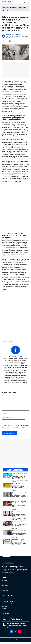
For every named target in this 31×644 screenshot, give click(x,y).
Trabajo (12, 341)
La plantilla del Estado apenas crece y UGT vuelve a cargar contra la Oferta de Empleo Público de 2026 (19, 541)
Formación (4, 587)
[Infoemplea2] (8, 2)
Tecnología (6, 341)
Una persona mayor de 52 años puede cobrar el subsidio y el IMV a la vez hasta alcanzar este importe (20, 494)
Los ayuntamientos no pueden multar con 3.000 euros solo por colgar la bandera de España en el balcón (19, 514)
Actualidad (6, 14)
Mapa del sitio (5, 613)
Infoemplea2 (17, 34)
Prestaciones (5, 590)
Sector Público (5, 585)
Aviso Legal (4, 606)
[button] (24, 2)
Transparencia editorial (7, 601)
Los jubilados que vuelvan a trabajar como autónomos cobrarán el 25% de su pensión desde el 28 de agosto (19, 504)
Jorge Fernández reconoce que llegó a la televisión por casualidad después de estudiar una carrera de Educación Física (19, 476)
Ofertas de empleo (6, 583)
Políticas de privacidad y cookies (10, 603)
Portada (4, 7)
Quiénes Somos (6, 599)
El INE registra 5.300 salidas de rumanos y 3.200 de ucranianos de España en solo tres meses (20, 523)
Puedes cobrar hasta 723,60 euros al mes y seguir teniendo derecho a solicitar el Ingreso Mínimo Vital (20, 532)
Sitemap (4, 608)
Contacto (4, 611)
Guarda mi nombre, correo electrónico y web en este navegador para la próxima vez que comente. (16, 427)
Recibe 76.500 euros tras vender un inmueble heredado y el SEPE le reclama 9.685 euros (19, 485)
